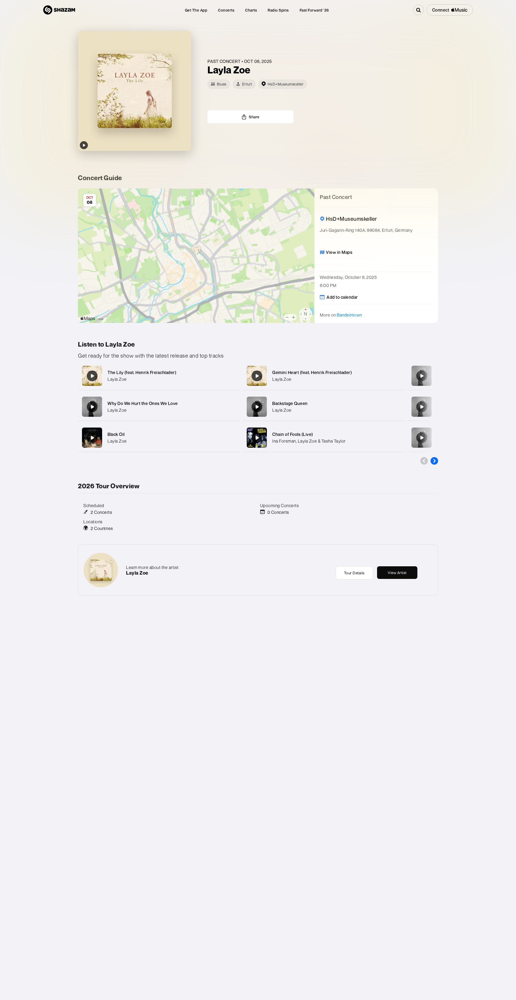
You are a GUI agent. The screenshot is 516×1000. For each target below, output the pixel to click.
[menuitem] (196, 10)
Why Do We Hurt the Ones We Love (143, 403)
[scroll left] (424, 461)
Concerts (226, 10)
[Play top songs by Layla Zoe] (84, 145)
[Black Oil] (92, 437)
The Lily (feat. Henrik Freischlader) (142, 372)
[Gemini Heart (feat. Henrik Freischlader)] (257, 376)
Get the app (196, 10)
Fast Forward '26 (314, 10)
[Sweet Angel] (421, 376)
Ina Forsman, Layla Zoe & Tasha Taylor (309, 441)
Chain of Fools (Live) (292, 434)
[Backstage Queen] (257, 406)
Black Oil (116, 434)
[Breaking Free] (421, 406)
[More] (230, 376)
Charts (251, 10)
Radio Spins (278, 10)
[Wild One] (421, 437)
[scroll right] (434, 461)
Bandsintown (349, 315)
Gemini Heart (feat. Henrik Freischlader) (312, 372)
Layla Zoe (117, 379)
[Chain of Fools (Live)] (257, 437)
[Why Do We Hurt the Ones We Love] (92, 406)
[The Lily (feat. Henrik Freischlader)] (92, 376)
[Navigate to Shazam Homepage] (59, 10)
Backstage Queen (290, 403)
